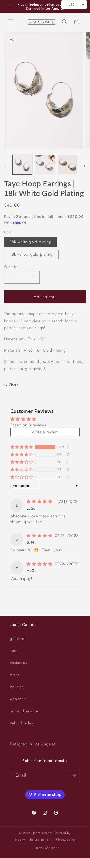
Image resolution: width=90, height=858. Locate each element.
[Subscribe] (74, 775)
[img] (40, 501)
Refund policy (22, 723)
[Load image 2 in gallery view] (45, 165)
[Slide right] (84, 166)
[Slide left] (5, 166)
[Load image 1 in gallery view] (22, 165)
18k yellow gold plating (31, 254)
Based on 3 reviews (28, 425)
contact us (18, 662)
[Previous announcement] (9, 6)
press (14, 675)
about (15, 650)
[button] (11, 22)
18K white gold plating (31, 242)
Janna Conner (43, 833)
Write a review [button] (45, 432)
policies (17, 687)
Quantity (10, 266)
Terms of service (24, 711)
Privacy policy (66, 839)
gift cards (18, 638)
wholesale (18, 699)
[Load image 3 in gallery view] (68, 165)
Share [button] (14, 385)
